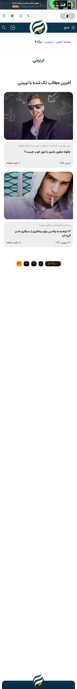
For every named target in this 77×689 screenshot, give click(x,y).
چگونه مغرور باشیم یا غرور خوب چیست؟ (47, 152)
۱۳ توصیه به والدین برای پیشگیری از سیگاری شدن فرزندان (42, 233)
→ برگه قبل (53, 263)
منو (66, 27)
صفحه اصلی (63, 42)
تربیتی (49, 42)
